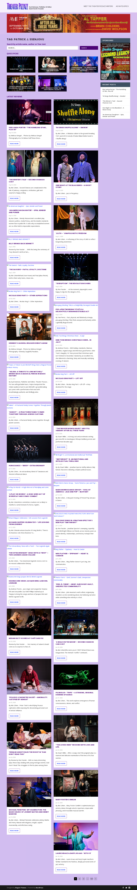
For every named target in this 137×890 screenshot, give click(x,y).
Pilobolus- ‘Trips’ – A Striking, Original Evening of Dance (74, 693)
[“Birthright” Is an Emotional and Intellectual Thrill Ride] (76, 455)
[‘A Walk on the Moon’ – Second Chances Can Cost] (76, 624)
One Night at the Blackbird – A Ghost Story (73, 186)
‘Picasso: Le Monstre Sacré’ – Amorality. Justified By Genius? (28, 698)
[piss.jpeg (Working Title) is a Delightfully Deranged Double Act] (76, 305)
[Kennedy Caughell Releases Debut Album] (29, 326)
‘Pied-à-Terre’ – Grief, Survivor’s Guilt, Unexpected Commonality (75, 585)
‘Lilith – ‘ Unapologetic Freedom (71, 233)
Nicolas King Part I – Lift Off (69, 378)
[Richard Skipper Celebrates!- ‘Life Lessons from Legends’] (29, 518)
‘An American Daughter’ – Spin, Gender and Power (27, 211)
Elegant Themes (20, 888)
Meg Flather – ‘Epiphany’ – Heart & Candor (72, 554)
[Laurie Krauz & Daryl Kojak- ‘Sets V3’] (76, 836)
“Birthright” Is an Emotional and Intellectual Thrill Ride (72, 460)
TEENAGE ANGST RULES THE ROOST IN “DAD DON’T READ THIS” (27, 753)
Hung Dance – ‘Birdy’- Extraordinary (27, 465)
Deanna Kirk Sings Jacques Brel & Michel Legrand (28, 582)
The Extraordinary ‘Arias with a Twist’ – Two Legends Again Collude (28, 554)
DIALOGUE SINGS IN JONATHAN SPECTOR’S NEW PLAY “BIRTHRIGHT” (74, 521)
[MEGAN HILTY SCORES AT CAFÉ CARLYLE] (29, 622)
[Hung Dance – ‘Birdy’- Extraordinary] (29, 449)
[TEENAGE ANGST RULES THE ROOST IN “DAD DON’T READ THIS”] (29, 735)
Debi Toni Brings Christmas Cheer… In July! (73, 341)
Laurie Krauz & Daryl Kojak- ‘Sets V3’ (73, 853)
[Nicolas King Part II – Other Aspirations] (28, 291)
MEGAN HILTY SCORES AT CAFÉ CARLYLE (26, 638)
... (87, 879)
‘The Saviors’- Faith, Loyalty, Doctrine (27, 269)
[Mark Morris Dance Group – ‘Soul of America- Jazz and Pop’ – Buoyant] (76, 484)
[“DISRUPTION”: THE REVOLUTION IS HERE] (76, 267)
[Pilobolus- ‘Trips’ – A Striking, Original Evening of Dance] (76, 677)
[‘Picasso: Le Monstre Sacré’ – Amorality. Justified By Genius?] (29, 676)
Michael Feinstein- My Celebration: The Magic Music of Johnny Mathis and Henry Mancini (29, 812)
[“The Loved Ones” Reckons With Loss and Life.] (76, 728)
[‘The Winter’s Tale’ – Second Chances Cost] (29, 163)
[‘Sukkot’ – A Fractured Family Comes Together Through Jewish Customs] (29, 406)
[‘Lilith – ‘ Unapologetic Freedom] (76, 217)
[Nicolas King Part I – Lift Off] (76, 374)
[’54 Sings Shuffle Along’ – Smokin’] (76, 111)
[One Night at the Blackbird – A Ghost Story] (76, 166)
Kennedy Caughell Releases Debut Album (28, 343)
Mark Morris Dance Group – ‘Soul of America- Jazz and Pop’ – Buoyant (73, 491)
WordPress (39, 888)
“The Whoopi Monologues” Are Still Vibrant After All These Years (73, 429)
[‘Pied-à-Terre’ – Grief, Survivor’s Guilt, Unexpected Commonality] (76, 578)
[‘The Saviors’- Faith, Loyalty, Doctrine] (29, 265)
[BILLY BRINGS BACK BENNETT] (29, 239)
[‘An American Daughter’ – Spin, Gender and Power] (29, 206)
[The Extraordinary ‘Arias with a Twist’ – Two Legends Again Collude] (29, 547)
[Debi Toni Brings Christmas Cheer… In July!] (76, 336)
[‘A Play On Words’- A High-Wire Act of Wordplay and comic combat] (29, 488)
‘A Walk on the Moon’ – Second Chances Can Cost (75, 643)
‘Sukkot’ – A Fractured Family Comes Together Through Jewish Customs (26, 413)
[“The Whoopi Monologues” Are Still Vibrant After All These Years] (76, 412)
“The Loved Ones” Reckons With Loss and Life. (75, 746)
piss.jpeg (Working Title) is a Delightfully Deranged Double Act (72, 310)
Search (84, 48)
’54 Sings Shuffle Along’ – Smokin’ (72, 127)
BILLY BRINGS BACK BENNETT (21, 243)
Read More (14, 144)
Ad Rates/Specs (122, 6)
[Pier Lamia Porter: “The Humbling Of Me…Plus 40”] (29, 111)
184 (91, 879)
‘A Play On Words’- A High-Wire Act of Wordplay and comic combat (27, 495)
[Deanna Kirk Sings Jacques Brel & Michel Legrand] (29, 576)
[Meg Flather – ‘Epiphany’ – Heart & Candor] (76, 549)
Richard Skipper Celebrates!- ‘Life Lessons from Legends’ (29, 523)
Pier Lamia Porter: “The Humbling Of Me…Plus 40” (28, 128)
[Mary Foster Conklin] (76, 783)
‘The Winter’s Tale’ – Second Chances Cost (27, 181)
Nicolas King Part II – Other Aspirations (28, 295)
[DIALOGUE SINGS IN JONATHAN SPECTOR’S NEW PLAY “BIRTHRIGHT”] (76, 514)
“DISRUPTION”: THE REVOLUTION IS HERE (73, 283)
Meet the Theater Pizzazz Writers (98, 6)
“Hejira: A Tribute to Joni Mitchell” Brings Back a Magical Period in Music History (27, 374)
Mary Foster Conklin (66, 799)
